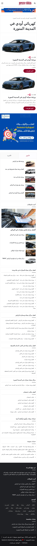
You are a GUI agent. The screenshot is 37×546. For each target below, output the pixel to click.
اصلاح (33, 505)
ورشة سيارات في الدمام (28, 356)
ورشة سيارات (20, 514)
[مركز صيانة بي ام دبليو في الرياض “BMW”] (31, 261)
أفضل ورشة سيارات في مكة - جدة (25, 275)
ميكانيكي (33, 514)
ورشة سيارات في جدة (28, 286)
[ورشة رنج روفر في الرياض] (30, 187)
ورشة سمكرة (30, 331)
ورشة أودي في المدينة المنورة (24, 60)
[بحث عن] (35, 4)
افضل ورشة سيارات (29, 338)
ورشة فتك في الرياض (18, 161)
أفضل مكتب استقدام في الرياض (26, 400)
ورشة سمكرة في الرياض (27, 323)
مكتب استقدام (30, 397)
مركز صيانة (17, 511)
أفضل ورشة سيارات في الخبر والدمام (24, 350)
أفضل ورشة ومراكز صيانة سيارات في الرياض (23, 524)
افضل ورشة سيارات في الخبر (26, 353)
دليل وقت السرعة (7, 537)
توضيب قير (26, 508)
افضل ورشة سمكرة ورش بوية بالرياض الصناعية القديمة (20, 328)
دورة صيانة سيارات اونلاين (17, 250)
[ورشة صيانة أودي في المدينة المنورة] (18, 83)
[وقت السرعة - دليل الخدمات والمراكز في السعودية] (25, 3)
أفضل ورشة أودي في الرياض (16, 193)
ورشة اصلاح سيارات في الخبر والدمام (24, 362)
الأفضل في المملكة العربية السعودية (25, 530)
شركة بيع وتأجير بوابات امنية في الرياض (24, 424)
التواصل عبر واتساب (15, 543)
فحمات (24, 511)
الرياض (28, 505)
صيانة (12, 508)
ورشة (27, 514)
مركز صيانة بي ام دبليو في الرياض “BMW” (13, 258)
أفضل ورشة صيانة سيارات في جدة (25, 283)
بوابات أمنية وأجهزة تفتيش (27, 429)
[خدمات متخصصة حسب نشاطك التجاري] (18, 10)
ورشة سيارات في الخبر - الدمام (26, 365)
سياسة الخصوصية (30, 540)
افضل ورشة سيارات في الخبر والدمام (24, 368)
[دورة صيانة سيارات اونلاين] (31, 253)
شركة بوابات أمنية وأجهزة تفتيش (25, 426)
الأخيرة (9, 155)
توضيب (33, 508)
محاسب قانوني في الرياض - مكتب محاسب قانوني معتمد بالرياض (17, 454)
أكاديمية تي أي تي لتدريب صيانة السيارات (23, 457)
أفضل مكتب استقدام (29, 406)
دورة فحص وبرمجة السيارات (17, 242)
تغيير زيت (7, 505)
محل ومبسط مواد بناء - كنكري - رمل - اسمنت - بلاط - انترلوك (18, 446)
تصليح (12, 505)
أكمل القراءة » (29, 71)
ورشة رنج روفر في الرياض (17, 185)
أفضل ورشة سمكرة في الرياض (26, 320)
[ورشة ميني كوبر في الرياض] (31, 237)
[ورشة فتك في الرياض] (30, 163)
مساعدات (10, 511)
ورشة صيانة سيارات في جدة (27, 280)
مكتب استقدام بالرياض (28, 409)
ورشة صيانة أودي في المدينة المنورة (22, 97)
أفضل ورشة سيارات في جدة (27, 289)
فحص (7, 508)
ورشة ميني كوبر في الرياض (17, 234)
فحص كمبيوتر (31, 511)
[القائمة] (2, 4)
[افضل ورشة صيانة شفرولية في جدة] (30, 171)
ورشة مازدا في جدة (19, 177)
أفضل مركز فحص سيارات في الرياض (23, 230)
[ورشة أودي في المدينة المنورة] (18, 45)
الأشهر (28, 155)
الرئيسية (32, 18)
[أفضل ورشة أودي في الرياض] (30, 195)
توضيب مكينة (19, 508)
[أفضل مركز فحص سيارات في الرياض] (18, 218)
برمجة (22, 505)
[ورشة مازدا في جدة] (30, 179)
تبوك (18, 505)
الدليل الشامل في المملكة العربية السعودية (23, 527)
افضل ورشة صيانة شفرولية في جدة (14, 169)
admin (32, 57)
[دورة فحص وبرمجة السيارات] (31, 245)
